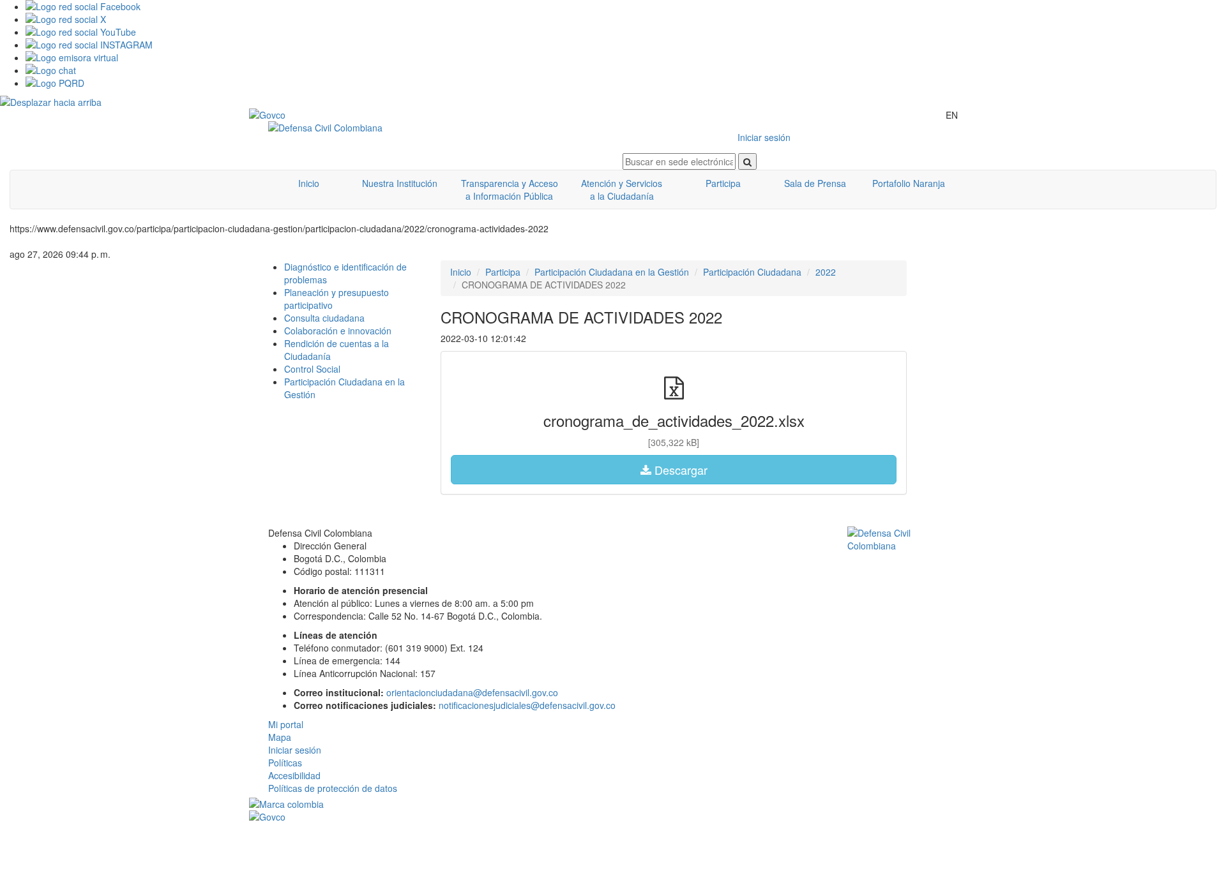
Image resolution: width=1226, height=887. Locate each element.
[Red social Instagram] (626, 44)
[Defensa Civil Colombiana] (435, 127)
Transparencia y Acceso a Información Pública (509, 189)
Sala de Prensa (815, 183)
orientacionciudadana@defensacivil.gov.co (472, 692)
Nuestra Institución (399, 183)
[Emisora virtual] (626, 57)
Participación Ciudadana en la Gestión (611, 271)
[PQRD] (626, 83)
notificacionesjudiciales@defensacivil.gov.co (527, 705)
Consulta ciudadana (324, 317)
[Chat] (626, 70)
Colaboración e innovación (337, 330)
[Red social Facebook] (626, 6)
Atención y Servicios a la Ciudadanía (621, 189)
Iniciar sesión (764, 137)
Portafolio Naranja (908, 183)
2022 (825, 271)
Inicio (308, 183)
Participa (723, 183)
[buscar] (747, 161)
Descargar (679, 469)
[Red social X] (626, 19)
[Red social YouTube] (626, 32)
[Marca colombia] (613, 804)
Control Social (312, 368)
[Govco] (309, 114)
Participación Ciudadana (752, 271)
